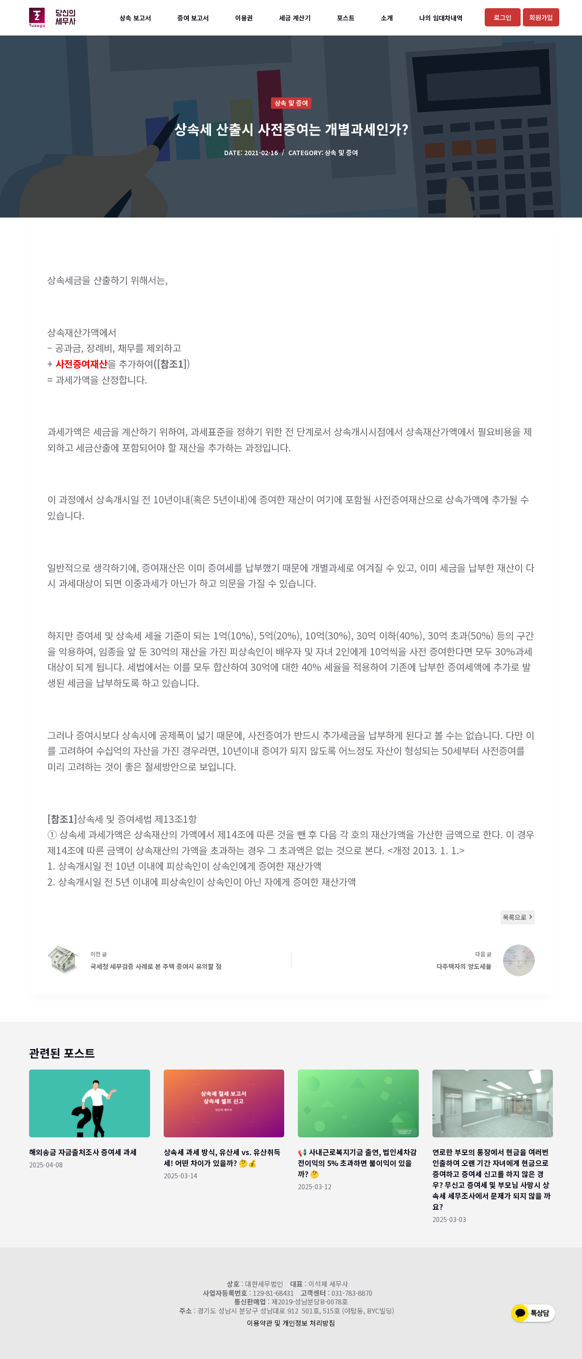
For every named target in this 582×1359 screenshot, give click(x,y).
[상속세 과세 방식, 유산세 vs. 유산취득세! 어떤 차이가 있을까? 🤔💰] (224, 1103)
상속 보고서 (135, 17)
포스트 (346, 17)
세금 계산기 (295, 17)
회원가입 (541, 17)
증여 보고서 (193, 17)
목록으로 (515, 917)
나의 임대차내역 (440, 17)
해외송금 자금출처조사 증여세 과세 (83, 1151)
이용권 (244, 17)
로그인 (503, 17)
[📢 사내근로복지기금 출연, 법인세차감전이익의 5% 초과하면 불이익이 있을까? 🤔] (358, 1103)
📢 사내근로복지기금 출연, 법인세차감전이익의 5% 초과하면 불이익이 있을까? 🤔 (357, 1162)
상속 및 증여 (291, 102)
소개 (387, 17)
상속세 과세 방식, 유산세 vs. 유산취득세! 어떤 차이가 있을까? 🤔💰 (222, 1157)
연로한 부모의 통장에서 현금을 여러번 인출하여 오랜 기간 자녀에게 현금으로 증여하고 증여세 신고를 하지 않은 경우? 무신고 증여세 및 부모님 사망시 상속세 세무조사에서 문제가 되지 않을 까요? (491, 1179)
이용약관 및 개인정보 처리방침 (291, 1323)
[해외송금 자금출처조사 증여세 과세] (89, 1103)
